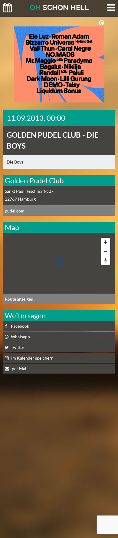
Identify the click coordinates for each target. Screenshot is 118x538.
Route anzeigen (19, 299)
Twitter (18, 347)
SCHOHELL (59, 7)
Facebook (20, 326)
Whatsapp (20, 336)
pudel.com (15, 210)
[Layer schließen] (101, 23)
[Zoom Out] (105, 251)
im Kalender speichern (32, 357)
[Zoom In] (105, 242)
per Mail (19, 368)
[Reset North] (105, 260)
